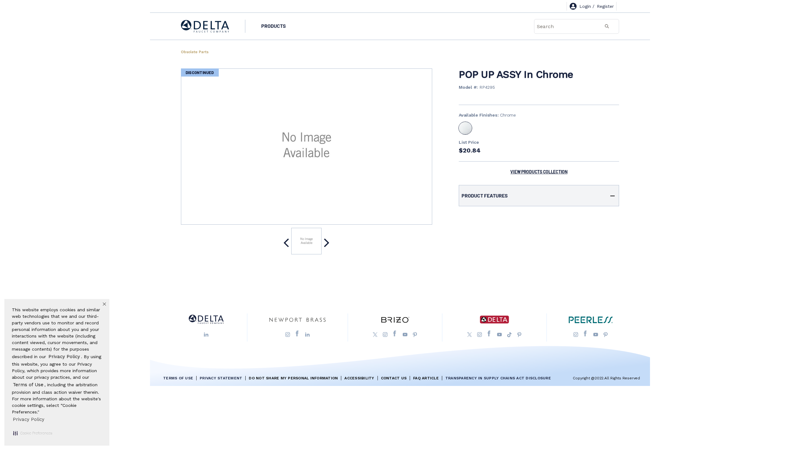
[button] (32, 433)
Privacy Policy (28, 419)
